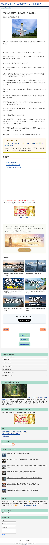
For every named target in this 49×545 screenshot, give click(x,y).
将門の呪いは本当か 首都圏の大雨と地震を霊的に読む (23, 459)
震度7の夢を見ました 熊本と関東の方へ (18, 453)
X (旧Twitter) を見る (24, 320)
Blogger (27, 540)
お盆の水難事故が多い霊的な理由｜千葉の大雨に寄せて (23, 484)
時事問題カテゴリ (24, 335)
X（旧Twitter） (6, 436)
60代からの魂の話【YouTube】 (11, 434)
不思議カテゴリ (24, 339)
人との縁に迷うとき (6, 362)
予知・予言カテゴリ (24, 344)
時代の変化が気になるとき (7, 375)
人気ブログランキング (24, 217)
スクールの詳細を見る (24, 249)
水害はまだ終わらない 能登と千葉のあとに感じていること (24, 478)
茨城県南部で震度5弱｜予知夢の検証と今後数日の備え (22, 490)
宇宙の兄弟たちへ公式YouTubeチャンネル (14, 431)
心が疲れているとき (6, 359)
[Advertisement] (24, 187)
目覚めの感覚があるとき (7, 366)
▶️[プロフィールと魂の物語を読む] (25, 505)
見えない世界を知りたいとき (8, 372)
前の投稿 (43, 329)
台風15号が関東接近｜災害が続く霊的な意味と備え (21, 471)
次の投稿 (6, 329)
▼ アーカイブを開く (6, 512)
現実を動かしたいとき (7, 369)
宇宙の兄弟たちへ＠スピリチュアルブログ (21, 4)
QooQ (26, 544)
